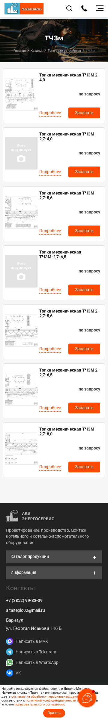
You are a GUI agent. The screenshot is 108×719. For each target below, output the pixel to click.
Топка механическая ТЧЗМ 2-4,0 (69, 77)
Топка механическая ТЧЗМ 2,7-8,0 (66, 431)
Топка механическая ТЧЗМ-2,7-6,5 (60, 254)
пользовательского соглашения (39, 704)
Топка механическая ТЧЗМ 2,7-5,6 (66, 195)
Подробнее (50, 112)
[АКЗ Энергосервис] (24, 8)
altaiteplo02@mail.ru (25, 610)
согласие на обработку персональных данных (46, 697)
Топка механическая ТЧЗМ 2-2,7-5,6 (69, 313)
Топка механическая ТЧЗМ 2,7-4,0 (66, 136)
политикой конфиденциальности (51, 700)
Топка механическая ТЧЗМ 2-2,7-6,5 (69, 372)
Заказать (84, 112)
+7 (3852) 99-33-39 (24, 600)
